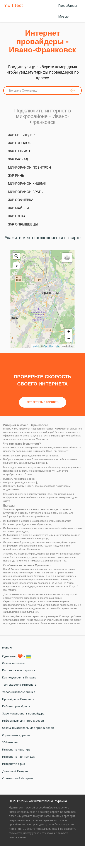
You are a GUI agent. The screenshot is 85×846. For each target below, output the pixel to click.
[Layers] (67, 257)
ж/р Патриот (19, 151)
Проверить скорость (42, 402)
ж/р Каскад (18, 159)
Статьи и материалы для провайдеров (28, 727)
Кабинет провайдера (16, 706)
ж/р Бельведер (21, 135)
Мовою (63, 16)
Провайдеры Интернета (18, 699)
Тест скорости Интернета (19, 684)
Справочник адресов (16, 735)
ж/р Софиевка (20, 200)
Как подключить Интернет (20, 677)
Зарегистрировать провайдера (23, 713)
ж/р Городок (19, 143)
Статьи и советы (13, 663)
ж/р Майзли (18, 208)
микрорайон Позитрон (29, 167)
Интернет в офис (13, 763)
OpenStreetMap (51, 346)
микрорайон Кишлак (27, 183)
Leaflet (35, 346)
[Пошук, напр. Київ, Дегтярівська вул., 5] (16, 256)
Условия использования (18, 692)
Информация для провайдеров (23, 720)
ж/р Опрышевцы (23, 224)
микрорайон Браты (25, 192)
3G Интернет (10, 742)
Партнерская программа (18, 670)
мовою (7, 647)
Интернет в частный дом (18, 756)
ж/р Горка (17, 216)
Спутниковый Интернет (17, 778)
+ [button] (68, 331)
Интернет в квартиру (16, 749)
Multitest (14, 5)
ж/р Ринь (16, 175)
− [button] (68, 338)
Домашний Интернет (16, 771)
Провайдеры (67, 5)
